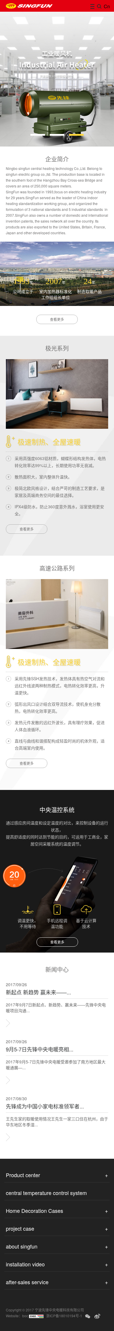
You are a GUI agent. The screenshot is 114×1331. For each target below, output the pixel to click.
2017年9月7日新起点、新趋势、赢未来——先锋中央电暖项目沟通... (56, 1007)
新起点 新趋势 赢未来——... (38, 992)
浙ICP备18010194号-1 (64, 1315)
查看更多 (57, 319)
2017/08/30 (16, 1098)
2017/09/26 (16, 984)
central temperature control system (46, 1192)
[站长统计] (36, 1315)
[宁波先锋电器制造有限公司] (29, 6)
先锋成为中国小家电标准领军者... (45, 1106)
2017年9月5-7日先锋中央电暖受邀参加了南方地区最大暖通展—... (56, 1064)
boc (25, 1315)
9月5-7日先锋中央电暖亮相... (39, 1049)
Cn (106, 6)
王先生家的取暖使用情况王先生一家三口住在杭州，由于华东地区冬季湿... (57, 1121)
